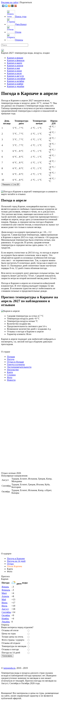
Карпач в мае (13, 68)
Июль (4, 606)
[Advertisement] (23, 427)
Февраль (6, 590)
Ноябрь (5, 618)
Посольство (13, 369)
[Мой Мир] (12, 6)
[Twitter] (6, 6)
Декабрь (6, 621)
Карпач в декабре (15, 86)
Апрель (5, 596)
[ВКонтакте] (3, 6)
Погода (10, 359)
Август (5, 609)
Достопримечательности (19, 367)
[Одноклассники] (9, 6)
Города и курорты (16, 364)
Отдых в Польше (15, 362)
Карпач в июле (14, 73)
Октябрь (6, 615)
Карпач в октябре (15, 81)
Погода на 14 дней (16, 561)
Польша (11, 356)
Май (4, 599)
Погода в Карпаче (16, 558)
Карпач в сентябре (16, 78)
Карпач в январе (15, 58)
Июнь (4, 602)
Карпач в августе (15, 76)
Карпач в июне (14, 71)
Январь (5, 587)
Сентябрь (6, 612)
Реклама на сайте (9, 2)
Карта (10, 372)
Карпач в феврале (15, 60)
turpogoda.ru (9, 668)
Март (4, 593)
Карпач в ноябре (15, 84)
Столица (11, 375)
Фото (9, 377)
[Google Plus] (15, 6)
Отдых (10, 563)
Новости (11, 380)
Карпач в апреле (15, 65)
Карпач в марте (14, 63)
